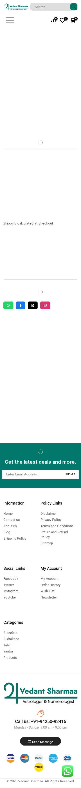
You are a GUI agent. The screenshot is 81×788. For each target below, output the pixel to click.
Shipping (10, 223)
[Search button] (73, 6)
